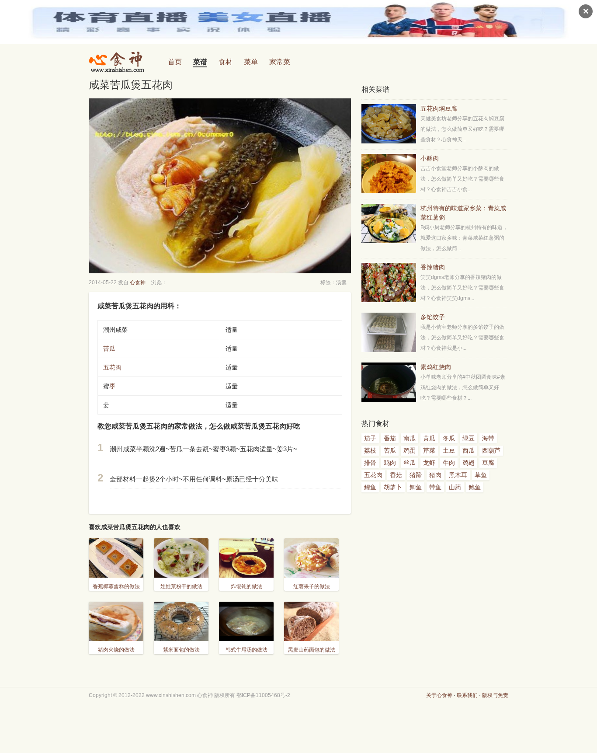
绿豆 (468, 438)
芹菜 (429, 450)
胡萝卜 (393, 487)
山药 (455, 487)
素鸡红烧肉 (435, 366)
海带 (488, 438)
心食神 (138, 282)
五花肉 (112, 367)
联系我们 (467, 695)
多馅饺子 (432, 317)
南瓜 (409, 438)
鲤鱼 (370, 487)
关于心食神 (439, 695)
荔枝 (370, 450)
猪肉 (435, 474)
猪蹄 (416, 474)
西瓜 (468, 450)
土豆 (449, 450)
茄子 (370, 438)
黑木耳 (458, 474)
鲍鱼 (475, 487)
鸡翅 (468, 462)
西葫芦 (491, 450)
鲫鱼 (416, 487)
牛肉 (449, 462)
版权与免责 (495, 695)
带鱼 (435, 487)
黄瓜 (429, 438)
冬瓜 (449, 438)
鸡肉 (390, 462)
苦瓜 (109, 348)
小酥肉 (429, 158)
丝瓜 (409, 462)
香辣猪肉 (432, 267)
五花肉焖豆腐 (438, 108)
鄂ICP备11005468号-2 (263, 695)
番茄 (390, 438)
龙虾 (429, 462)
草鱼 (481, 474)
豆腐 (488, 462)
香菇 (396, 474)
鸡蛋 (409, 450)
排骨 (370, 462)
